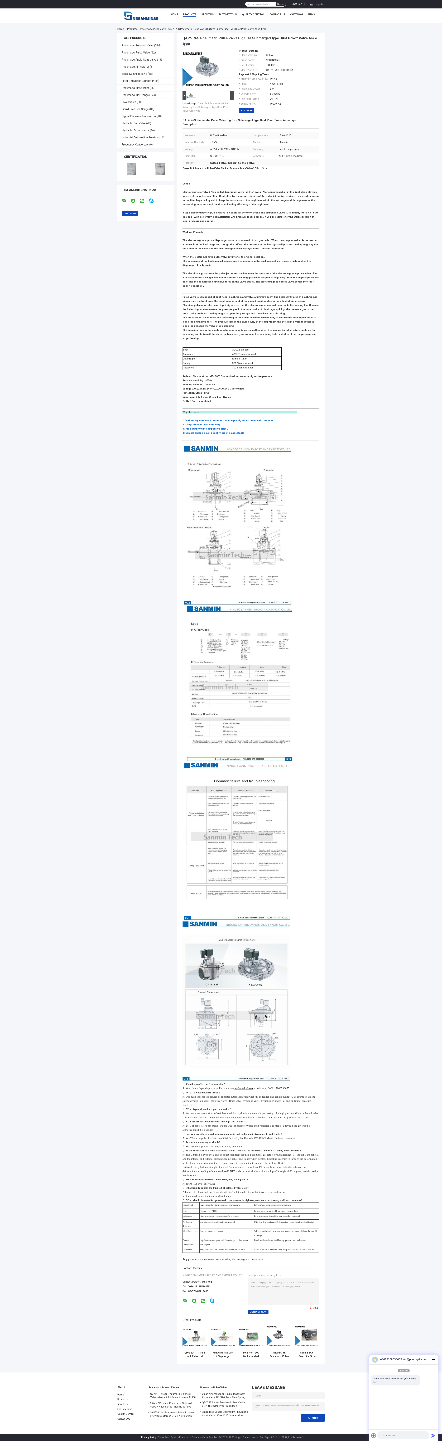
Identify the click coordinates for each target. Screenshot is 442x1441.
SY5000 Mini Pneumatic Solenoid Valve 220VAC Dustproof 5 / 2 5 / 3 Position (172, 1414)
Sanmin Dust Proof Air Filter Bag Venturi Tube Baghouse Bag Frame (307, 1354)
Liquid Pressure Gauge (135, 109)
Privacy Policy (148, 1437)
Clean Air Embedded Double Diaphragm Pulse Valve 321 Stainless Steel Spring (224, 1396)
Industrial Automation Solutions (141, 137)
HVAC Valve (129, 102)
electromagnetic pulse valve (247, 1259)
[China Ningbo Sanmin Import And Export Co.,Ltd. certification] (131, 169)
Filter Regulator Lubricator (138, 80)
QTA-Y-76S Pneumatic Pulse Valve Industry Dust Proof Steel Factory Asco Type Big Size (279, 1354)
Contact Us (277, 14)
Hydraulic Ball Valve (134, 123)
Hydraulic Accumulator (135, 130)
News (311, 14)
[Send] (433, 1435)
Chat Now (297, 4)
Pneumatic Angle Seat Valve (139, 59)
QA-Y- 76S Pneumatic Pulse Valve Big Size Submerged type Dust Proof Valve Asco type (205, 107)
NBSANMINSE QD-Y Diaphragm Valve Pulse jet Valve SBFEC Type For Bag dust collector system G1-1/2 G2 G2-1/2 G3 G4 (223, 1354)
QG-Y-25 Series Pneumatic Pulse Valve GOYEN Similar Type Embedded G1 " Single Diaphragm (224, 1404)
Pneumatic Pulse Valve (153, 29)
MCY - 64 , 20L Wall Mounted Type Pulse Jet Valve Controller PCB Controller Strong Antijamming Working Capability (251, 1354)
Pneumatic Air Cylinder (135, 88)
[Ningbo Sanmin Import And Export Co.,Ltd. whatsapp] (135, 201)
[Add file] (373, 1435)
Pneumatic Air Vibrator (135, 66)
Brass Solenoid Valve (134, 73)
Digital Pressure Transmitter (139, 116)
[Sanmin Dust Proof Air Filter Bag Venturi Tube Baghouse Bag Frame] (307, 1337)
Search (280, 4)
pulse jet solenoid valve (201, 1259)
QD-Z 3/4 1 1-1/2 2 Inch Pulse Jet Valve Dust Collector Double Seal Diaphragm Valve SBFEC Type (194, 1354)
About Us (207, 14)
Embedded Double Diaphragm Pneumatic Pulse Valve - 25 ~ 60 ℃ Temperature (225, 1413)
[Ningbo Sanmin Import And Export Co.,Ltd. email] (126, 201)
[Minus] (433, 1359)
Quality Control (253, 14)
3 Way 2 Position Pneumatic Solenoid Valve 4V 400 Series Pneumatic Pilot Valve (171, 1405)
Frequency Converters (135, 144)
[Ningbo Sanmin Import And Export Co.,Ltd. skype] (153, 200)
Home (174, 14)
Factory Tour (228, 14)
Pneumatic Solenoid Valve (137, 45)
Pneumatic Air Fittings (135, 95)
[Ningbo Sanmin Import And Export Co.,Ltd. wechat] (144, 201)
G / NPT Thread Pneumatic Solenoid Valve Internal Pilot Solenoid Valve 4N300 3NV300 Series (173, 1396)
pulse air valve (222, 1259)
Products (189, 14)
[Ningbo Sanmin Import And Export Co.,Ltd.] (141, 15)
